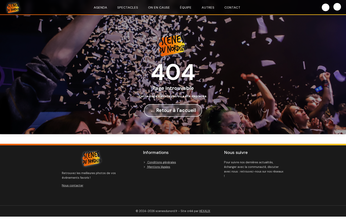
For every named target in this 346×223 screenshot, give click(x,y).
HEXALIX (204, 211)
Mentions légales (158, 167)
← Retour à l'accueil (173, 110)
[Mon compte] (325, 7)
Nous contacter (72, 185)
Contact (232, 7)
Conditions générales (161, 162)
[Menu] (337, 7)
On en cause (159, 7)
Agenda (100, 7)
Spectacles (127, 7)
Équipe (186, 7)
